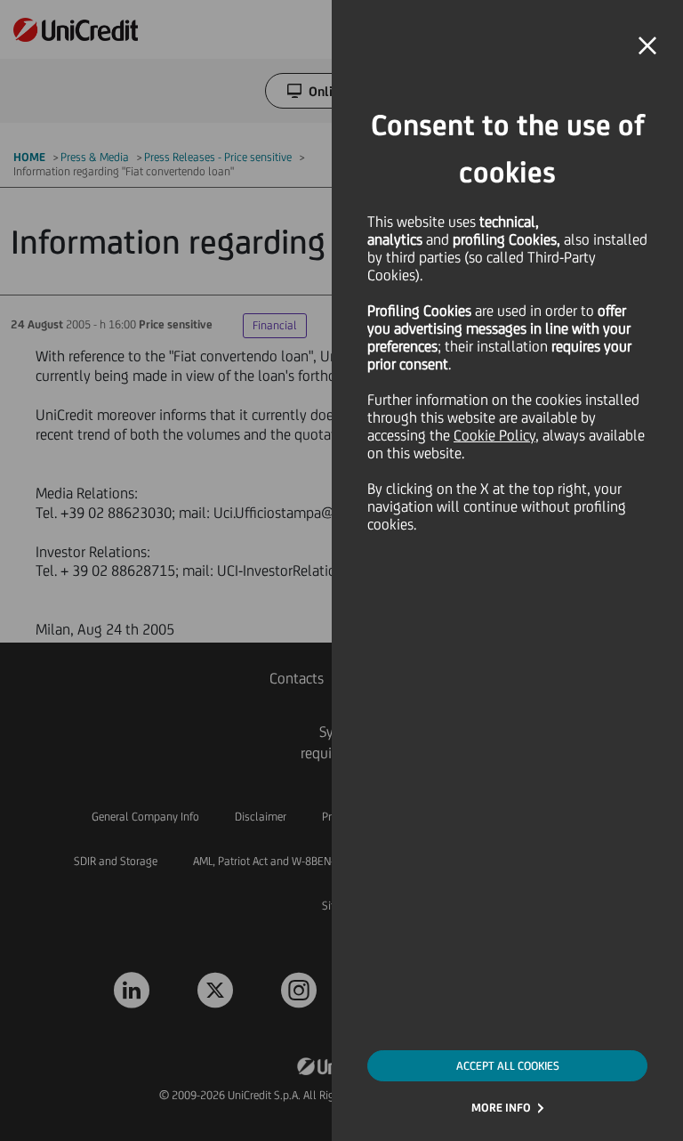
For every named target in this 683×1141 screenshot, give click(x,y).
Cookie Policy (494, 435)
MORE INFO (501, 1107)
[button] (647, 46)
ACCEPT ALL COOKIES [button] (507, 1065)
